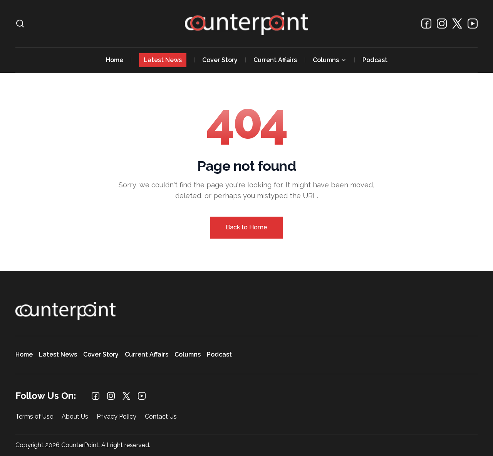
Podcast (374, 60)
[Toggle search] (20, 23)
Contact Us (161, 417)
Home (114, 60)
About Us (75, 417)
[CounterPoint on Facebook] (426, 24)
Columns (326, 60)
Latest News (163, 60)
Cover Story (220, 60)
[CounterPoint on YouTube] (473, 24)
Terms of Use (34, 417)
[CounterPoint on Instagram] (442, 24)
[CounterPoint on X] (457, 24)
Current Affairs (275, 60)
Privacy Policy (116, 417)
